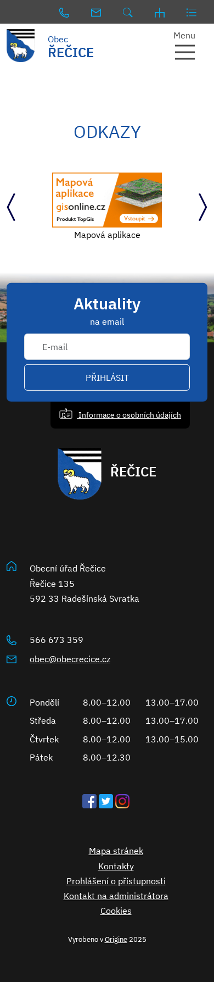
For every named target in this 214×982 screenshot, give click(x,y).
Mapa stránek (116, 850)
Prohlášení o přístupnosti (116, 880)
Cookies (116, 910)
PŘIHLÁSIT (107, 377)
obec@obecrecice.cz (70, 658)
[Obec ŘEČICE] (27, 46)
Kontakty (116, 866)
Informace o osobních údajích (129, 414)
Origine (116, 939)
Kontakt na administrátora (116, 895)
